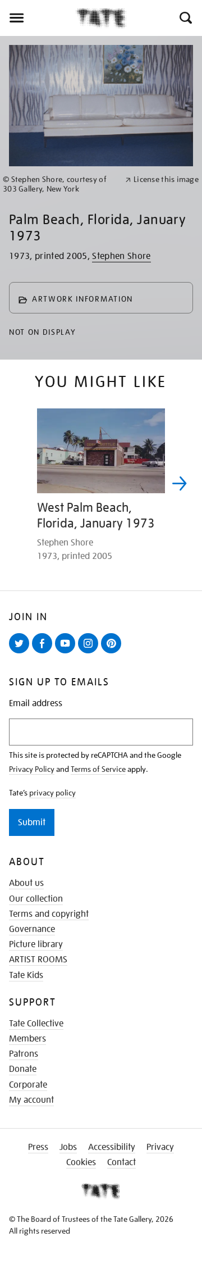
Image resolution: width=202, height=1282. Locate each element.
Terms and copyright (49, 914)
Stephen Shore (121, 256)
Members (27, 1038)
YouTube (67, 652)
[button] (185, 18)
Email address (35, 703)
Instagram (90, 652)
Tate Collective (36, 1023)
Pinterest (113, 652)
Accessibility (111, 1147)
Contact (121, 1162)
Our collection (36, 898)
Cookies (81, 1162)
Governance (32, 929)
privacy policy (52, 793)
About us (26, 883)
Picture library (36, 944)
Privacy (160, 1147)
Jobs (68, 1147)
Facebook (44, 652)
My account (31, 1100)
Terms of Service (98, 769)
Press (38, 1147)
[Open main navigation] (38, 18)
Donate (22, 1069)
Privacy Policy (31, 769)
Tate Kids (26, 975)
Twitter (21, 652)
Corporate (28, 1084)
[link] (59, 184)
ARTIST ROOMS (38, 959)
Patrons (23, 1054)
